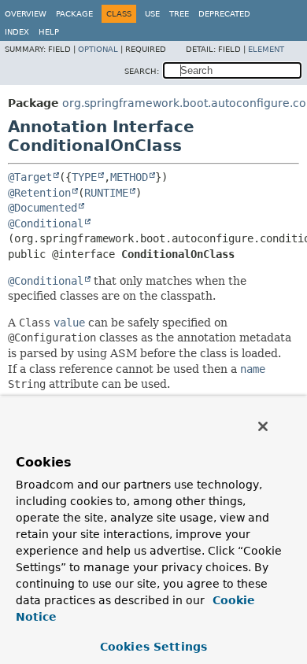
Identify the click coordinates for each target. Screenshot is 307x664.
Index (17, 32)
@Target (30, 177)
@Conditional (45, 223)
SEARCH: (141, 71)
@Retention (39, 192)
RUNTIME (106, 192)
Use (152, 13)
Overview (25, 13)
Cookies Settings (153, 646)
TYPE (84, 177)
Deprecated (224, 13)
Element (266, 49)
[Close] (263, 426)
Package (74, 13)
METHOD (129, 177)
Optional (98, 49)
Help (49, 32)
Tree (179, 13)
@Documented (42, 207)
